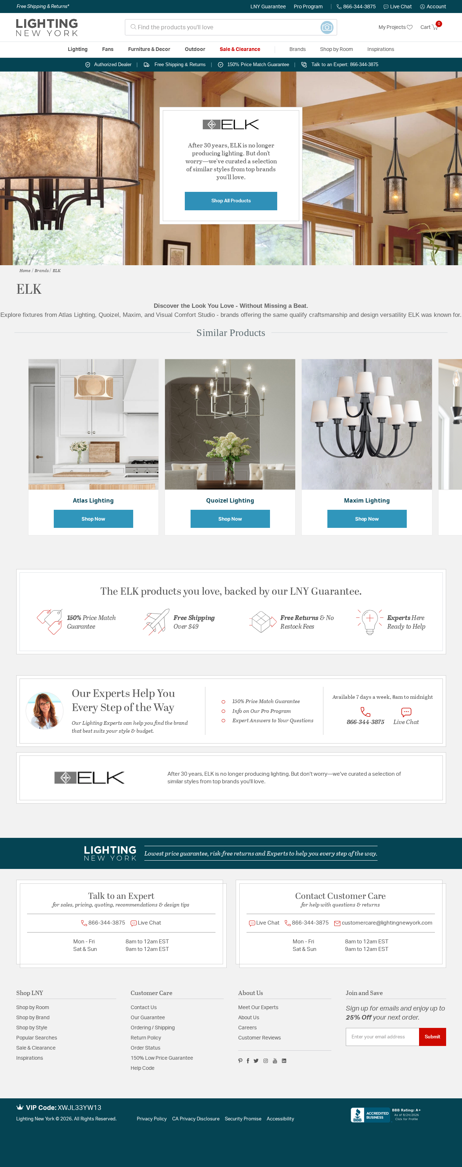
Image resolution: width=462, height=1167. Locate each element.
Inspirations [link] (380, 49)
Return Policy (146, 1038)
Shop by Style (31, 1027)
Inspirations (29, 1058)
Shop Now (94, 519)
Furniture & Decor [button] (149, 49)
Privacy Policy (152, 1119)
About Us (248, 1017)
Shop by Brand (32, 1017)
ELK (57, 270)
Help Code (142, 1068)
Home (25, 270)
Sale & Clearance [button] (240, 49)
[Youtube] (275, 1060)
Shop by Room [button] (336, 49)
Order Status (145, 1048)
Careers (247, 1027)
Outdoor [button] (195, 49)
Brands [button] (297, 49)
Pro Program (308, 6)
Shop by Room (32, 1007)
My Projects (393, 27)
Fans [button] (108, 49)
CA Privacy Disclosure (195, 1119)
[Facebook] (248, 1060)
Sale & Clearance (36, 1048)
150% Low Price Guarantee (162, 1058)
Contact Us (144, 1007)
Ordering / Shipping (153, 1027)
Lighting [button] (78, 49)
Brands (42, 270)
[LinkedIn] (284, 1060)
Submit (432, 1036)
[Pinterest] (240, 1060)
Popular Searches (36, 1038)
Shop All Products (231, 200)
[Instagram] (266, 1060)
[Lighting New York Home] (47, 27)
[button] (433, 6)
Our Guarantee (148, 1017)
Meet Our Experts (258, 1007)
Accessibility (280, 1119)
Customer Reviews (259, 1038)
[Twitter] (256, 1060)
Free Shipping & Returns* (43, 6)
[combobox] (231, 27)
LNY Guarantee (268, 6)
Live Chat (401, 6)
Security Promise (243, 1119)
